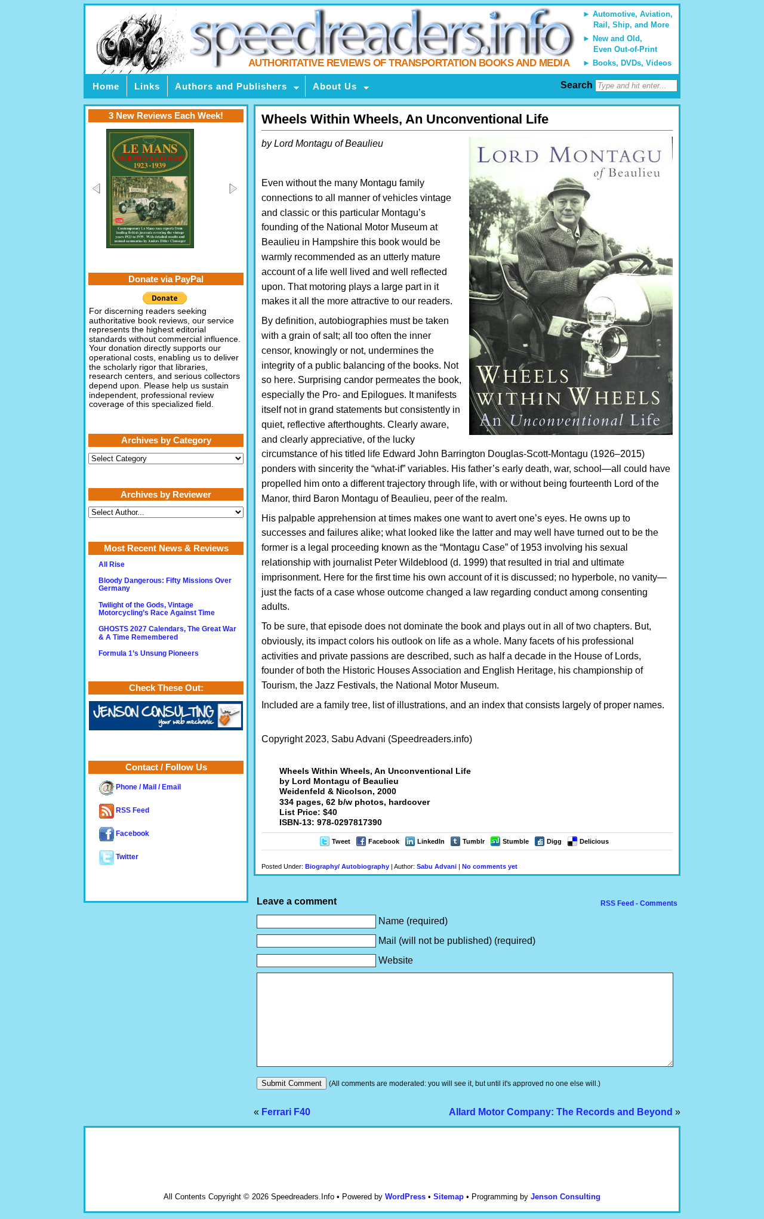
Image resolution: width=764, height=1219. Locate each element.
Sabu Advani (437, 866)
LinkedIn (431, 841)
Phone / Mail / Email (147, 787)
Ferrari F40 (285, 1112)
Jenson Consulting (565, 1196)
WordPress (405, 1196)
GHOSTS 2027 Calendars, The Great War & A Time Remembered (167, 632)
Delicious (594, 841)
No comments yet (489, 866)
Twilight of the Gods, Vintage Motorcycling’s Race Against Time (156, 608)
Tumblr (474, 841)
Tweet (341, 841)
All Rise (111, 564)
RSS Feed (131, 810)
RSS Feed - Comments (638, 903)
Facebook (383, 841)
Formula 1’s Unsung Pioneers (148, 653)
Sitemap (448, 1196)
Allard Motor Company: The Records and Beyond (561, 1112)
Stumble (516, 841)
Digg (554, 841)
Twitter (126, 856)
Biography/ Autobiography (347, 866)
